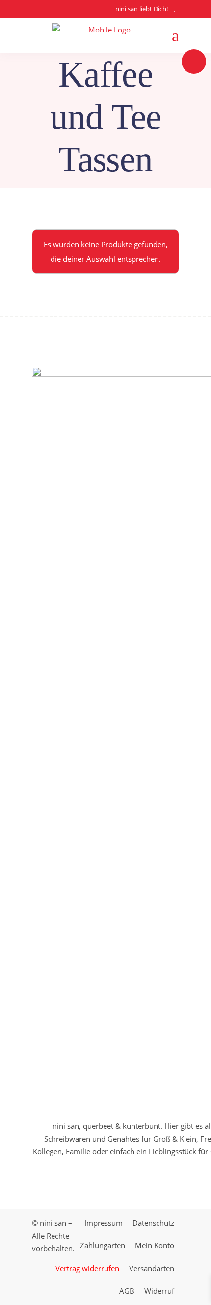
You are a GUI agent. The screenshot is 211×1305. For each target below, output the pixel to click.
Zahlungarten (102, 1245)
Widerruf (159, 1291)
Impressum (103, 1223)
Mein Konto (154, 1245)
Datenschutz (153, 1223)
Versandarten (151, 1268)
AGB (126, 1291)
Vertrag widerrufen (87, 1268)
